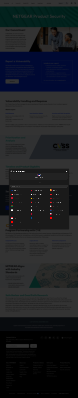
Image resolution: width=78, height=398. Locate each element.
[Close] (66, 171)
